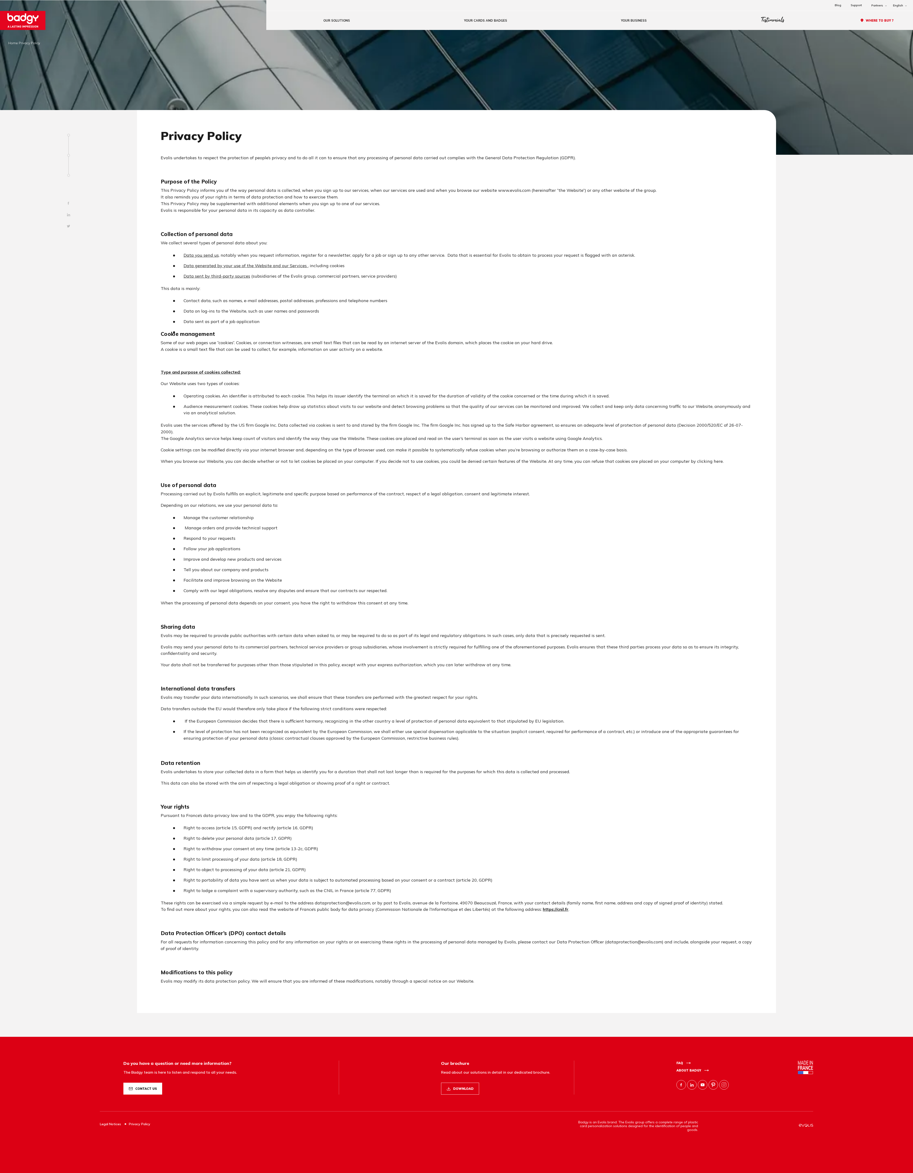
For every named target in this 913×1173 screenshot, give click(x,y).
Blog (838, 5)
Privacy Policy (139, 1124)
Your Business (634, 20)
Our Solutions (336, 20)
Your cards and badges (485, 20)
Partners (877, 5)
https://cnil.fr (555, 909)
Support (856, 5)
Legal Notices (111, 1124)
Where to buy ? (880, 20)
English (898, 5)
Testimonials (772, 20)
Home (13, 43)
